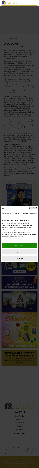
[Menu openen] (27, 3)
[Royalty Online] (12, 2)
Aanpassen (18, 252)
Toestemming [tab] (6, 213)
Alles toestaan (19, 245)
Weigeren (19, 258)
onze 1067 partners (13, 223)
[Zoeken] (35, 2)
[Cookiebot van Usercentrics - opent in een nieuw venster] (28, 208)
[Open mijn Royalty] (32, 2)
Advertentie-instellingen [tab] (29, 213)
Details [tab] (16, 213)
